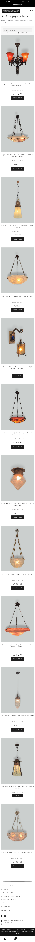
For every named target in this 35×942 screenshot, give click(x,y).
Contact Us (6, 889)
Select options (17, 866)
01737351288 (8, 923)
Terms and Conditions (9, 899)
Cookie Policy (7, 906)
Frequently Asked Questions (11, 896)
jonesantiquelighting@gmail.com (13, 920)
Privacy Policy (7, 903)
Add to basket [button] (17, 98)
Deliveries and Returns (10, 893)
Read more (17, 376)
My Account (5, 939)
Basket (13, 937)
